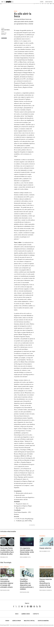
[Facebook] (14, 606)
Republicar (33, 525)
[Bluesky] (22, 606)
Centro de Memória (43, 620)
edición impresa (48, 1)
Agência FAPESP (16, 620)
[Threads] (25, 606)
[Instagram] (19, 606)
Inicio (17, 614)
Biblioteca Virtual (29, 620)
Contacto (36, 614)
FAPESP (7, 620)
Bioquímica (4, 38)
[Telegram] (28, 606)
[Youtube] (30, 606)
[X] (16, 606)
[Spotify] (34, 606)
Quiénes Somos (25, 614)
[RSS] (37, 606)
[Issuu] (39, 606)
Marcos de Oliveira (5, 29)
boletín (41, 1)
